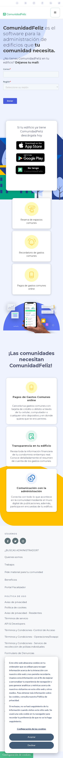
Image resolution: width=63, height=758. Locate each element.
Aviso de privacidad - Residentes (23, 613)
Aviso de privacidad (16, 602)
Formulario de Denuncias (19, 653)
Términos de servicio (16, 618)
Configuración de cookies (17, 754)
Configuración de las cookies (31, 729)
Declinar (31, 745)
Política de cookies (15, 607)
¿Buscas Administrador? (22, 550)
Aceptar (31, 737)
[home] (14, 13)
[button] (55, 12)
